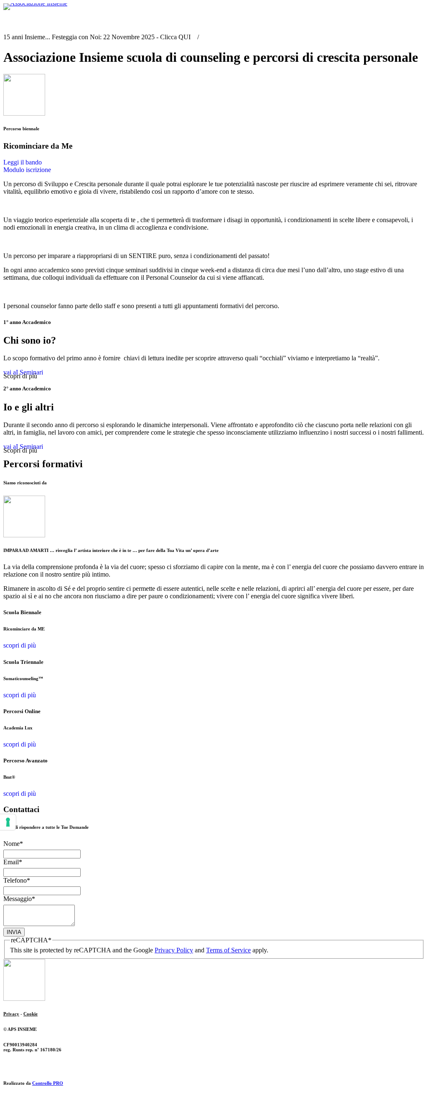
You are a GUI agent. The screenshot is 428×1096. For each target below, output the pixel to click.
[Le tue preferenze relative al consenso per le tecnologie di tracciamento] (8, 822)
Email (12, 862)
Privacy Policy (174, 950)
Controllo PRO (47, 1083)
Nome (13, 843)
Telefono (16, 880)
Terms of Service (228, 950)
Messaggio (19, 898)
